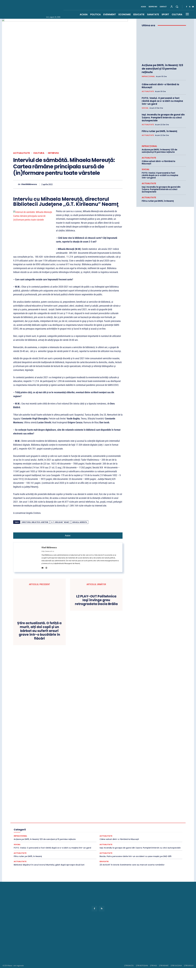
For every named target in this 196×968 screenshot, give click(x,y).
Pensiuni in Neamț (78, 830)
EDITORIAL (151, 823)
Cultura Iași (147, 820)
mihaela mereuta (79, 522)
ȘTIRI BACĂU (129, 965)
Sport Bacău (162, 835)
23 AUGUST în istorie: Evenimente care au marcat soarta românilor (132, 864)
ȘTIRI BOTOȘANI (142, 965)
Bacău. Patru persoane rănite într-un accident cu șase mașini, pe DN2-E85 (135, 856)
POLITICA (91, 830)
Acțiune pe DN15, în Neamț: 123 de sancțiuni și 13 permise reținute (162, 68)
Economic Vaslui (126, 823)
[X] (76, 184)
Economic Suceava (109, 823)
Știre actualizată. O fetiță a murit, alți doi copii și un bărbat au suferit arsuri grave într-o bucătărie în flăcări (39, 630)
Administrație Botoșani (117, 815)
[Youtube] (193, 6)
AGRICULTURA (73, 818)
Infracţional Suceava (81, 828)
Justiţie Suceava (30, 830)
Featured (129, 825)
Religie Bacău (35, 832)
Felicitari (139, 825)
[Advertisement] (98, 940)
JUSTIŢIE (122, 828)
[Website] (46, 567)
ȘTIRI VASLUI (188, 965)
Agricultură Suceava (157, 818)
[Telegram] (113, 184)
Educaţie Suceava (75, 825)
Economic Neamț (92, 823)
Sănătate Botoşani (146, 832)
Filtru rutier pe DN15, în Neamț (159, 131)
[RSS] (189, 6)
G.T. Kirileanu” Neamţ (60, 522)
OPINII (65, 830)
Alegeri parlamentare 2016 (49, 820)
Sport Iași (165, 837)
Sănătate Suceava (34, 835)
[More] (120, 184)
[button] (177, 6)
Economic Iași (76, 823)
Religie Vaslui (104, 832)
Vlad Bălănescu (29, 184)
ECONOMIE (140, 823)
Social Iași (101, 835)
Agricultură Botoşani (107, 818)
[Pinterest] (82, 184)
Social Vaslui (141, 835)
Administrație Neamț (154, 815)
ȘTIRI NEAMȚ (164, 965)
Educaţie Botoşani (30, 825)
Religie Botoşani (49, 832)
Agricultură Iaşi (124, 818)
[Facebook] (186, 6)
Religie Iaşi (63, 832)
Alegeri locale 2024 (28, 820)
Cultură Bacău (118, 820)
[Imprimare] (107, 184)
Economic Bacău (43, 823)
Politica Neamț (146, 830)
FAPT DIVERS (118, 825)
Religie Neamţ (75, 832)
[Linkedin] (95, 184)
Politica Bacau (104, 830)
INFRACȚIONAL (148, 76)
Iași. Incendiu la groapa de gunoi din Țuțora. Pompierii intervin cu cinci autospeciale (163, 117)
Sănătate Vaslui (50, 835)
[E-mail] (101, 184)
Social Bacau (73, 835)
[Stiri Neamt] (40, 9)
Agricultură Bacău (89, 818)
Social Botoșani (87, 835)
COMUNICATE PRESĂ (91, 820)
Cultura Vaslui (28, 823)
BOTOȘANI (75, 820)
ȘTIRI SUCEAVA (176, 965)
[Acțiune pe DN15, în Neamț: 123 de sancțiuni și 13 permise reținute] (164, 45)
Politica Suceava (162, 830)
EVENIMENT (105, 825)
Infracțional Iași (47, 828)
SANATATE (117, 832)
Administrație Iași (136, 815)
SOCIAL (145, 108)
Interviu (53, 153)
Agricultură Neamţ (140, 818)
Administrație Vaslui (42, 818)
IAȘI (147, 825)
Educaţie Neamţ (60, 825)
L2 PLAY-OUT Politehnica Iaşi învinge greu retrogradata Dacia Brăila (96, 600)
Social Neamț (113, 835)
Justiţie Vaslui (45, 830)
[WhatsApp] (89, 184)
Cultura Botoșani (133, 820)
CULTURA (39, 153)
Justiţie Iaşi (163, 828)
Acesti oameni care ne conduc (44, 815)
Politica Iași (133, 830)
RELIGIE (23, 832)
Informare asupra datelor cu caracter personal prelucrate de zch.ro (98, 904)
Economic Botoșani (60, 823)
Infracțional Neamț (63, 828)
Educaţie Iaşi (45, 825)
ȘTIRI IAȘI (153, 965)
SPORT (152, 835)
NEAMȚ (56, 830)
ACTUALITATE (21, 153)
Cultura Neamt (161, 820)
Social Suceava (127, 835)
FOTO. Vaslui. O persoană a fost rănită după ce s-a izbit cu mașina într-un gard (162, 101)
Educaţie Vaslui (91, 825)
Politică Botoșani (119, 830)
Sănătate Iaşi (162, 832)
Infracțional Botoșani (29, 828)
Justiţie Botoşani (149, 828)
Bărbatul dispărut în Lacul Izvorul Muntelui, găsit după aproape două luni (49, 864)
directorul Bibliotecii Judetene (35, 522)
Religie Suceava (90, 832)
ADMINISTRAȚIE (80, 815)
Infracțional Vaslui (100, 828)
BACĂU (65, 820)
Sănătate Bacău (130, 832)
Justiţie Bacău (134, 828)
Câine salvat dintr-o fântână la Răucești (160, 86)
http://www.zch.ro (47, 551)
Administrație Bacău (97, 815)
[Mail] (42, 567)
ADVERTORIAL (58, 818)
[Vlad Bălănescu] (15, 184)
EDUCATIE (163, 823)
